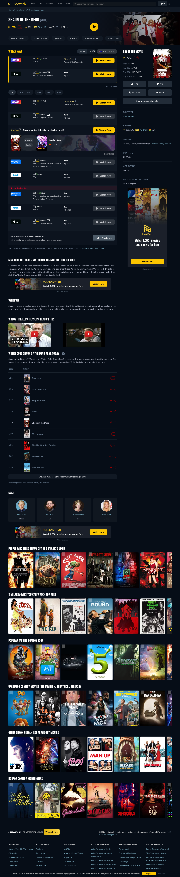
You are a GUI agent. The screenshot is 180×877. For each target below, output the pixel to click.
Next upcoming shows (155, 844)
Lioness (39, 861)
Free (39, 92)
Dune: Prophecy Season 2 (157, 849)
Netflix (67, 849)
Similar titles (113, 38)
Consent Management (108, 834)
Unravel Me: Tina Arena (129, 865)
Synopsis (58, 38)
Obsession (13, 853)
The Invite (13, 861)
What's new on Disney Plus (103, 864)
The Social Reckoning (128, 853)
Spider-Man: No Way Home (20, 849)
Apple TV (68, 857)
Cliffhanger (124, 861)
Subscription (25, 92)
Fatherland (124, 849)
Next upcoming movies (128, 844)
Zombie (168, 143)
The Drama (13, 865)
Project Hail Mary (16, 857)
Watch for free (40, 38)
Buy (59, 92)
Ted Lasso (40, 853)
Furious (39, 849)
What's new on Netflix (101, 849)
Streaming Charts (92, 38)
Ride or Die (41, 865)
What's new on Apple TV (102, 860)
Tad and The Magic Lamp (130, 857)
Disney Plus (69, 861)
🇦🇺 (105, 51)
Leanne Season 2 (153, 868)
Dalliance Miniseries (155, 864)
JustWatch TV (70, 865)
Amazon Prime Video (73, 853)
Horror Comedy (158, 143)
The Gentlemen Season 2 (157, 853)
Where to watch (18, 38)
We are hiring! (51, 832)
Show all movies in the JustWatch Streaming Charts (63, 476)
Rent (49, 92)
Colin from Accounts (45, 857)
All (12, 92)
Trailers (73, 38)
